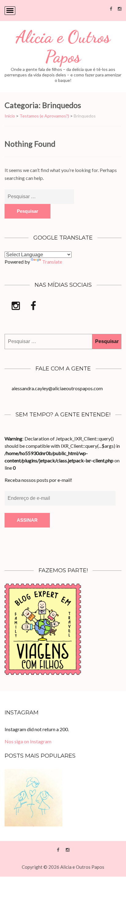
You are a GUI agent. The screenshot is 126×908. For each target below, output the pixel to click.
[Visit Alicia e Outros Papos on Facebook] (33, 307)
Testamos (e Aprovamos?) (44, 115)
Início (10, 115)
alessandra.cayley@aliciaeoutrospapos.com (57, 388)
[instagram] (119, 8)
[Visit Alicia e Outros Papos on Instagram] (16, 307)
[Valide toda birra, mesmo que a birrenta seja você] (33, 797)
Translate (52, 262)
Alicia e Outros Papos (63, 47)
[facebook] (111, 8)
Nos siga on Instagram (28, 741)
